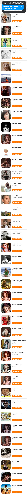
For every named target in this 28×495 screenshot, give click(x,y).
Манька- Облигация (17, 244)
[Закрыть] (21, 6)
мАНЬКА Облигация (17, 461)
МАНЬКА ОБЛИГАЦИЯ (17, 39)
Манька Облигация (17, 14)
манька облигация (16, 123)
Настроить (18, 10)
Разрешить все (8, 10)
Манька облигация (16, 63)
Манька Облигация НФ (18, 352)
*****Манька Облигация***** (19, 340)
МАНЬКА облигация (17, 389)
